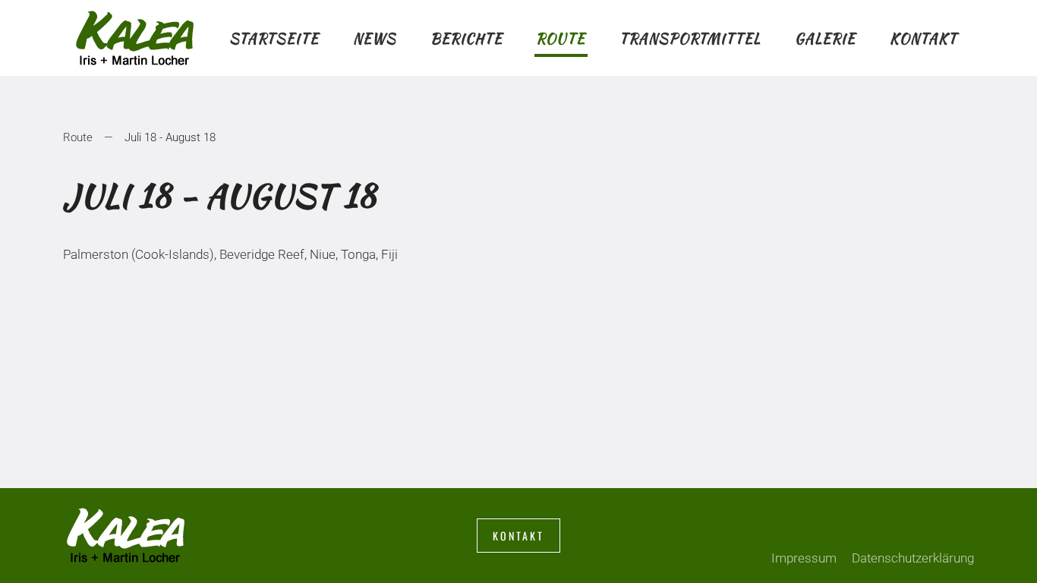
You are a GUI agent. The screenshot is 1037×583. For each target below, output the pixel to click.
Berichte (466, 38)
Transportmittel (690, 38)
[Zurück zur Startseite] (138, 38)
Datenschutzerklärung (913, 558)
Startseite (274, 38)
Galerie (825, 38)
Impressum (804, 558)
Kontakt (923, 38)
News (374, 38)
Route (560, 38)
